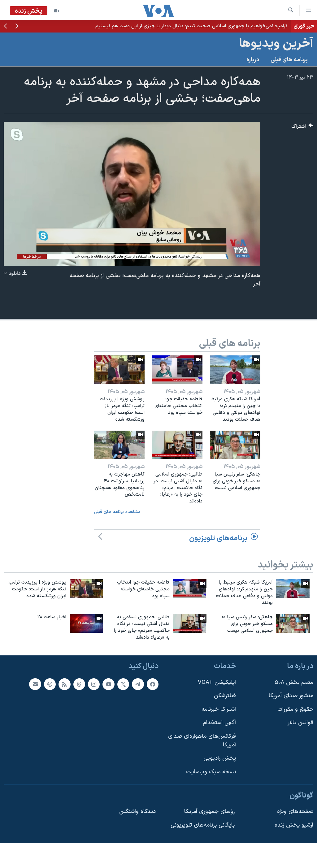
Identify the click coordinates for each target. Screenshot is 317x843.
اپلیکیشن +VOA (217, 682)
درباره (252, 60)
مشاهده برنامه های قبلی (117, 512)
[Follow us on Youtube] (108, 684)
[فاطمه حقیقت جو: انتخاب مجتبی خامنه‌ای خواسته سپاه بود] (177, 369)
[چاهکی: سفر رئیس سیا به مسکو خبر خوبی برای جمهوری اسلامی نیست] (235, 445)
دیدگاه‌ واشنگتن (137, 811)
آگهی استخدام (219, 723)
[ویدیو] (56, 10)
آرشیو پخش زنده (294, 825)
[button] (16, 26)
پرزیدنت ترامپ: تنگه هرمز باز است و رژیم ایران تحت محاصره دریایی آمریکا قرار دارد (204, 26)
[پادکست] (50, 684)
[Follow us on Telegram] (138, 684)
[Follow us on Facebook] (152, 684)
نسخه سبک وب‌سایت (211, 772)
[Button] (302, 128)
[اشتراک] (35, 684)
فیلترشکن (225, 696)
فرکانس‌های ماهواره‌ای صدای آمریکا (202, 740)
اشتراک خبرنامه (219, 709)
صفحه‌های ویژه (295, 811)
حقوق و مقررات (295, 709)
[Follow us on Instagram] (94, 684)
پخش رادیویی (219, 758)
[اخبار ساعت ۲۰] (86, 623)
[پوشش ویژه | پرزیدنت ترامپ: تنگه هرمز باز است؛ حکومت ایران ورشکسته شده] (119, 369)
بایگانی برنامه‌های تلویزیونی (203, 825)
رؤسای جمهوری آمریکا (209, 811)
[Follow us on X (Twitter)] (123, 684)
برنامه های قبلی (289, 60)
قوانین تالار (300, 723)
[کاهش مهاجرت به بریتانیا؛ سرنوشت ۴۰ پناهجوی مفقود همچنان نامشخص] (119, 445)
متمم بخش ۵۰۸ (294, 682)
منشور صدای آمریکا (291, 696)
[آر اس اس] (64, 684)
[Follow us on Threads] (79, 684)
